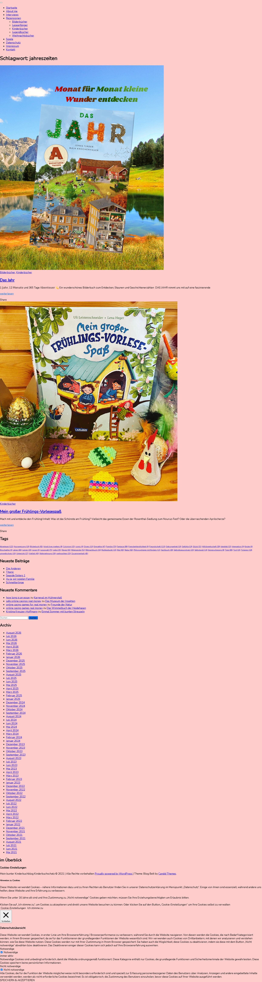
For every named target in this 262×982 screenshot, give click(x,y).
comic (79, 546)
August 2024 (13, 716)
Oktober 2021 (14, 835)
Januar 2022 (13, 824)
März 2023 (12, 775)
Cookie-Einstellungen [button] (13, 908)
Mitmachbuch (93, 550)
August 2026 (13, 633)
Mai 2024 (11, 727)
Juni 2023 (11, 765)
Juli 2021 (11, 845)
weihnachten (63, 553)
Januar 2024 (13, 741)
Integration (238, 546)
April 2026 (12, 647)
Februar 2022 (14, 821)
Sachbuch (167, 550)
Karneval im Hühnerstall (48, 597)
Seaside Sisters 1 (15, 575)
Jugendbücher (20, 32)
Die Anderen (13, 568)
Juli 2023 (11, 762)
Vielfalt (34, 553)
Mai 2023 (11, 768)
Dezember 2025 (15, 660)
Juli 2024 (11, 720)
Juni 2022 (11, 807)
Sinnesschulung (216, 550)
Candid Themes (167, 873)
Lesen (36, 550)
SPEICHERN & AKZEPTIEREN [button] (17, 980)
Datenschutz (13, 42)
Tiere (229, 550)
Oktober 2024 (14, 709)
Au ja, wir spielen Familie (20, 579)
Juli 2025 (11, 678)
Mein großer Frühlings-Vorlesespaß (30, 511)
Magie (66, 550)
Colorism (69, 546)
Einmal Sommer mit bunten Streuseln (63, 611)
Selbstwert (201, 550)
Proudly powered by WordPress (114, 873)
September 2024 (15, 713)
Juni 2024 (11, 723)
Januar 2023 (13, 782)
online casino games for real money (26, 604)
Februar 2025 (14, 695)
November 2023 (15, 748)
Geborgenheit (173, 546)
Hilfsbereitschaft (211, 546)
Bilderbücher (19, 21)
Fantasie (122, 546)
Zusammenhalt (79, 553)
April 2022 (12, 814)
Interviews (12, 15)
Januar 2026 (13, 657)
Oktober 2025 (14, 667)
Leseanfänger (20, 25)
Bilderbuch (36, 546)
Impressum (12, 46)
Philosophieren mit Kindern (147, 550)
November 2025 (15, 664)
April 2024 (12, 730)
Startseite (11, 8)
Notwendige (11, 952)
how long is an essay (18, 597)
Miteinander (78, 550)
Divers (88, 546)
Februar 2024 (14, 737)
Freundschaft (157, 546)
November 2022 (15, 789)
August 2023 (13, 758)
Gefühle (187, 546)
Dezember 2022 (15, 786)
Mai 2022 (11, 810)
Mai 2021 (11, 852)
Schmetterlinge (15, 582)
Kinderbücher (20, 28)
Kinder (249, 546)
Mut (120, 550)
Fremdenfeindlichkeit (138, 546)
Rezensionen (13, 18)
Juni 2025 (11, 681)
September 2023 (15, 755)
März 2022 (12, 817)
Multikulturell (108, 550)
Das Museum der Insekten (60, 601)
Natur (129, 550)
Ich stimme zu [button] (35, 908)
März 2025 (12, 692)
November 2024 (15, 706)
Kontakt (10, 49)
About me (11, 11)
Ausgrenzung (21, 546)
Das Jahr (7, 280)
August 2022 (13, 800)
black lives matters (53, 546)
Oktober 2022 (14, 793)
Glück (197, 546)
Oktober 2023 (14, 751)
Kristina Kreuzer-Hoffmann (22, 611)
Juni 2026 (11, 640)
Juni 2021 (11, 849)
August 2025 (13, 674)
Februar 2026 (14, 653)
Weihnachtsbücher (23, 35)
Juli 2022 (11, 803)
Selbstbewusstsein (184, 550)
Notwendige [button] (7, 949)
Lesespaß (46, 550)
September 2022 (15, 796)
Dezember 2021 (15, 828)
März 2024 (12, 734)
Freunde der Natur (61, 604)
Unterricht (22, 553)
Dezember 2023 (15, 744)
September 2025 (15, 671)
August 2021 (13, 842)
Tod (236, 550)
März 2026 (12, 650)
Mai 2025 (11, 685)
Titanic (10, 572)
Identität (226, 546)
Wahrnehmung (47, 553)
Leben (17, 550)
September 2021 (15, 838)
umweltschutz (8, 553)
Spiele (9, 39)
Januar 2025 (13, 699)
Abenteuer (6, 546)
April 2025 (12, 688)
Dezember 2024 (15, 702)
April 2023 (12, 772)
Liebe (57, 550)
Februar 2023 (14, 779)
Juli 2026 (11, 636)
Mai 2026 (11, 643)
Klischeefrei (6, 550)
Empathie (100, 546)
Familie (111, 546)
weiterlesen (7, 293)
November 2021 (15, 831)
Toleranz (246, 550)
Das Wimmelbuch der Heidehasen (66, 608)
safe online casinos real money (23, 601)
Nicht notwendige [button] (10, 966)
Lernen (27, 550)
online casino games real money (24, 608)
